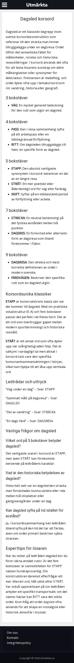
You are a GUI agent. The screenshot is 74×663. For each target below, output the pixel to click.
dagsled (49, 602)
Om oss (12, 633)
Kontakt (12, 638)
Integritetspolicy (19, 643)
